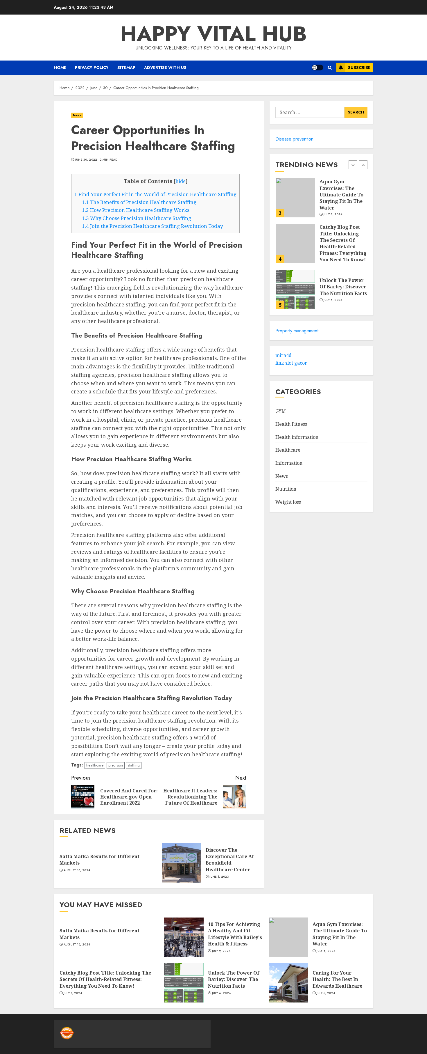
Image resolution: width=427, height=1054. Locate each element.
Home (60, 67)
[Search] (329, 67)
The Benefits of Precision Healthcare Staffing (139, 202)
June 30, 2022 (86, 160)
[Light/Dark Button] (317, 67)
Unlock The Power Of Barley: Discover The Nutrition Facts (343, 287)
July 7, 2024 (73, 993)
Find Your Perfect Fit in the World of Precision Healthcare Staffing (155, 194)
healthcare (94, 765)
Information (288, 463)
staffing (134, 765)
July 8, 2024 (333, 215)
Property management (296, 330)
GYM (280, 411)
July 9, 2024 (221, 951)
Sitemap (126, 67)
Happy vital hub (213, 34)
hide (180, 181)
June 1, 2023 (219, 877)
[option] (321, 200)
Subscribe (359, 67)
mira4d (283, 355)
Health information (296, 437)
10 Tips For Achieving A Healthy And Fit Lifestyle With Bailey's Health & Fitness (235, 934)
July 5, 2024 (326, 993)
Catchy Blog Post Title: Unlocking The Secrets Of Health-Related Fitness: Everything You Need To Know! (343, 243)
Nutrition (285, 489)
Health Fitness (291, 424)
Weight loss (288, 502)
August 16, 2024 (77, 870)
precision (115, 765)
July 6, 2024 (333, 300)
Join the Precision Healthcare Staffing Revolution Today (152, 226)
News (77, 115)
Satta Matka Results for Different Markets (99, 859)
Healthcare (287, 450)
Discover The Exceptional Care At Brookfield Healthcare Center (230, 860)
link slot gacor (291, 363)
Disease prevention (294, 139)
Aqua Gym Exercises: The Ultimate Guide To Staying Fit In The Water (341, 195)
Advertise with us (165, 67)
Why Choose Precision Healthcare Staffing (136, 218)
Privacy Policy (92, 67)
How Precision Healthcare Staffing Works (135, 210)
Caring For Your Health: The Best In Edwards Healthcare (337, 979)
